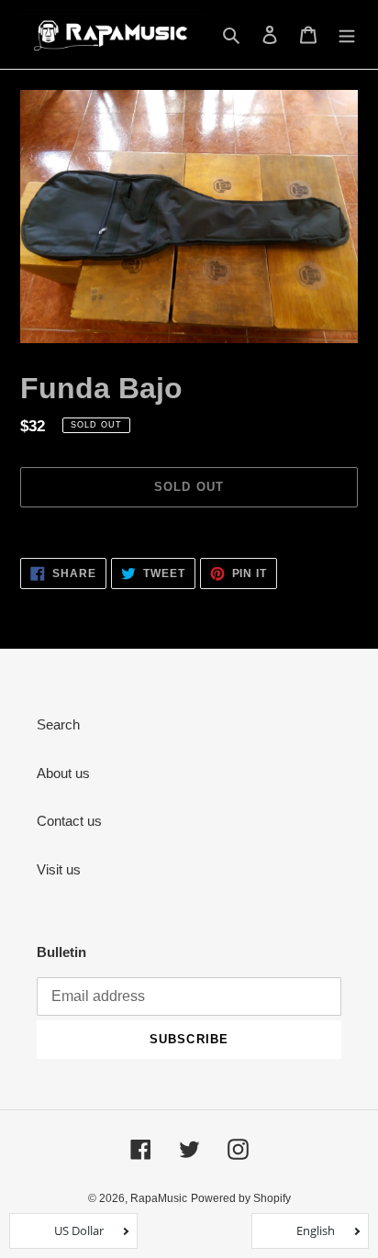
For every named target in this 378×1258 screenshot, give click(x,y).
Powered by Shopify (241, 1198)
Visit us (59, 869)
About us (63, 773)
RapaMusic (158, 1198)
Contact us (69, 821)
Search (58, 724)
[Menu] (347, 34)
